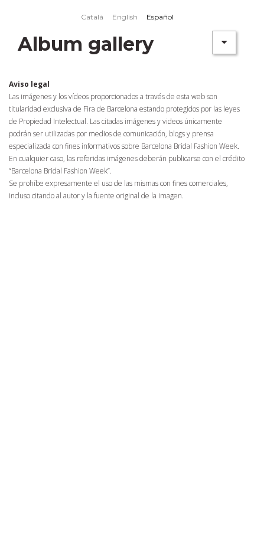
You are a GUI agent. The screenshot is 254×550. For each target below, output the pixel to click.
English (125, 16)
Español (160, 16)
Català (92, 16)
